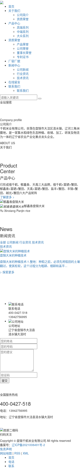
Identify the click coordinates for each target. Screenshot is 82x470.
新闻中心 (14, 65)
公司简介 (23, 15)
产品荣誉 (23, 44)
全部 (3, 242)
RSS (17, 453)
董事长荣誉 (24, 52)
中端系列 (23, 31)
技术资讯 (23, 78)
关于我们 (14, 10)
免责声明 (6, 449)
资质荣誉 (23, 19)
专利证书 (23, 57)
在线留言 (14, 82)
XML (26, 453)
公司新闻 (23, 69)
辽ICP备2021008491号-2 (28, 445)
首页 (11, 6)
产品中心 (14, 23)
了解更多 (7, 197)
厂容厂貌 (14, 61)
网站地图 (6, 453)
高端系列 (23, 27)
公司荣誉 (23, 48)
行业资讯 (23, 73)
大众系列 (23, 36)
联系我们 (14, 86)
